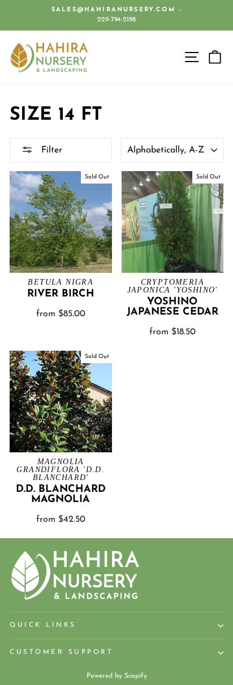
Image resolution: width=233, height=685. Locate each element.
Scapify (135, 676)
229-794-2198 (116, 19)
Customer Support (62, 652)
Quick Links (43, 625)
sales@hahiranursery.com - (116, 10)
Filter (50, 150)
